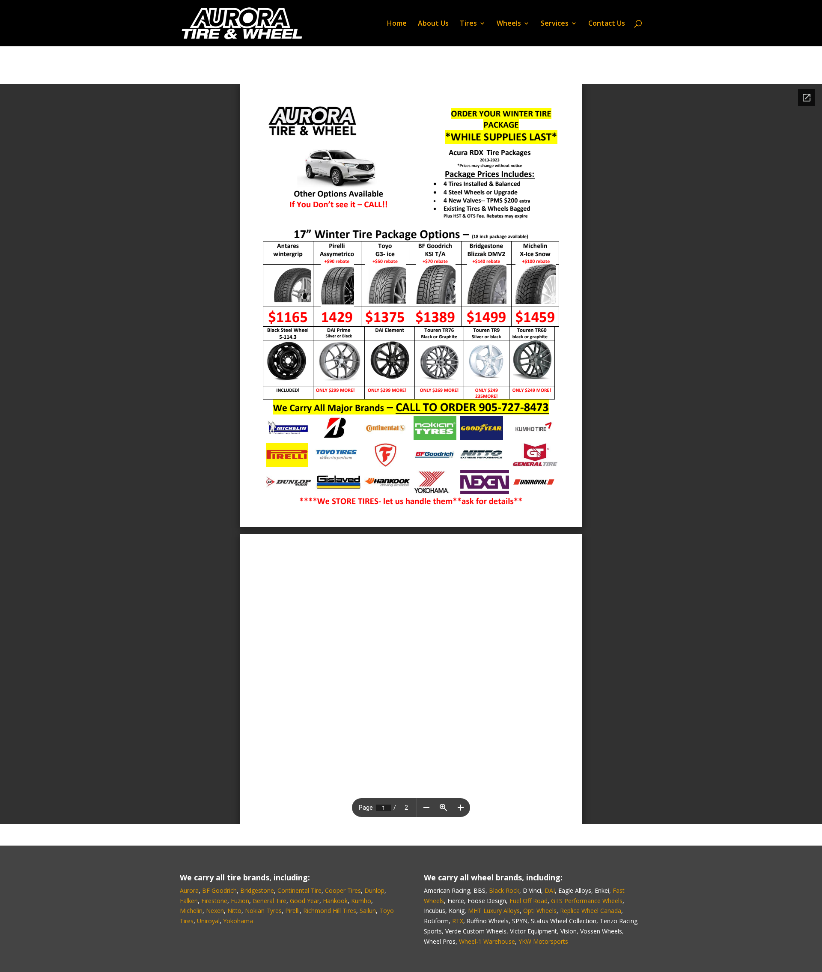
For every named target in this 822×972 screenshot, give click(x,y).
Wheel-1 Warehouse (487, 941)
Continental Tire (299, 890)
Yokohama (238, 921)
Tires (468, 24)
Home (397, 24)
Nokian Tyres (263, 910)
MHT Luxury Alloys (494, 910)
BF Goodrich (219, 890)
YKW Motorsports (543, 941)
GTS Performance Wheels (586, 901)
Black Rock (504, 890)
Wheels (509, 24)
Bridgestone (257, 890)
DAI (550, 890)
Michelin (191, 910)
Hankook (335, 901)
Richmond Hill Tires (329, 910)
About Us (433, 24)
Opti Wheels (540, 910)
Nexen (215, 910)
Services (555, 24)
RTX (457, 921)
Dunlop (374, 890)
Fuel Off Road (528, 901)
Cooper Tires (343, 890)
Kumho (361, 901)
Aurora (189, 890)
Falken (189, 901)
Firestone (214, 901)
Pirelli (292, 910)
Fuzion (240, 901)
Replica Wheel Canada (590, 910)
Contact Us (606, 24)
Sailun (368, 910)
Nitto (234, 910)
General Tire (269, 901)
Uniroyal (208, 921)
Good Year (304, 901)
